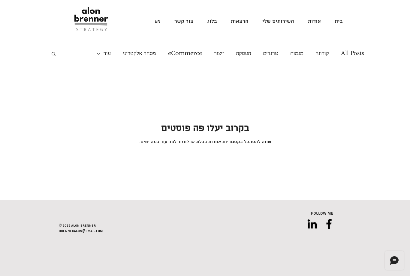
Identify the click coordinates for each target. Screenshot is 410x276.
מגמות (296, 53)
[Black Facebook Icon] (329, 223)
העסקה (243, 53)
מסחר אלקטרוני (139, 53)
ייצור (219, 53)
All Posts (352, 53)
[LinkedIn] (312, 223)
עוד (107, 53)
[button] (53, 54)
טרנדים (270, 53)
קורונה (322, 53)
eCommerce (185, 53)
